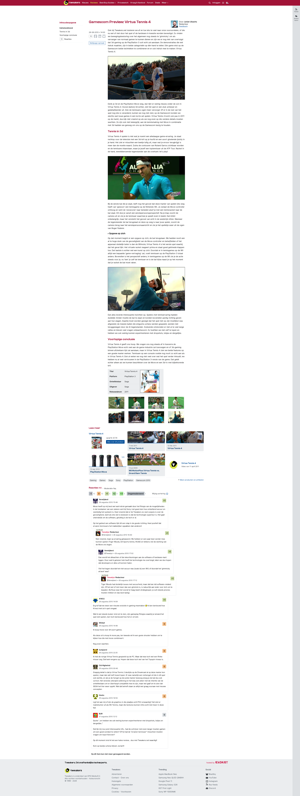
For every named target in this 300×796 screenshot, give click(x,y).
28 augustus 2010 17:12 (128, 580)
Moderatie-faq (110, 488)
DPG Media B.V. (94, 776)
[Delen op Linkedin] (99, 36)
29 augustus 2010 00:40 (108, 668)
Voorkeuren (126, 791)
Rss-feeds (213, 784)
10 (91, 36)
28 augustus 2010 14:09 (108, 602)
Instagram (213, 781)
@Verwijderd (106, 535)
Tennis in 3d (65, 31)
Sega (111, 480)
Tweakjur (106, 532)
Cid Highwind (104, 665)
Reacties (66, 39)
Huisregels (116, 781)
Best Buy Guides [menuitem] (107, 3)
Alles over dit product (115, 442)
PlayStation (128, 480)
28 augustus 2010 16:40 (122, 535)
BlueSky (212, 774)
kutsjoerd (103, 650)
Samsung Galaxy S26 (168, 784)
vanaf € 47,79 (111, 438)
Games (102, 480)
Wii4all (102, 623)
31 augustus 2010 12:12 (108, 716)
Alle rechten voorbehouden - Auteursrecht (82, 778)
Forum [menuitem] (150, 3)
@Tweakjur (108, 553)
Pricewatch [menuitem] (123, 3)
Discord (212, 788)
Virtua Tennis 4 (96, 434)
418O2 (102, 599)
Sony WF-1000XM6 (167, 791)
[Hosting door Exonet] (217, 763)
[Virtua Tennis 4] (116, 402)
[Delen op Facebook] (95, 36)
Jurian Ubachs (190, 22)
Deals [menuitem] (157, 3)
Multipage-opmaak (97, 43)
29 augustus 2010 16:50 (108, 698)
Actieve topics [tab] (296, 19)
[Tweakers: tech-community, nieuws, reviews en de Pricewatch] (72, 3)
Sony (118, 480)
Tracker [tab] (296, 11)
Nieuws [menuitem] (85, 3)
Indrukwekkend (66, 28)
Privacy (115, 788)
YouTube (212, 777)
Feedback (183, 26)
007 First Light (165, 788)
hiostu (101, 695)
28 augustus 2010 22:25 (108, 653)
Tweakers (69, 776)
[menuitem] (210, 3)
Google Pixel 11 (165, 781)
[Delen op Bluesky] (103, 36)
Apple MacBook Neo (168, 774)
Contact (115, 777)
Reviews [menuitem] (94, 3)
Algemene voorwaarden (122, 784)
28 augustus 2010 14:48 (108, 626)
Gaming (93, 480)
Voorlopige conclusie (68, 35)
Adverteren (117, 774)
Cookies (115, 791)
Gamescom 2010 (143, 480)
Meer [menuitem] (164, 3)
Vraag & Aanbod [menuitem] (137, 3)
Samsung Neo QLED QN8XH (171, 777)
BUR (101, 714)
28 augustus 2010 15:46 (108, 502)
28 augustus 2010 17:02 (124, 553)
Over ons (125, 777)
